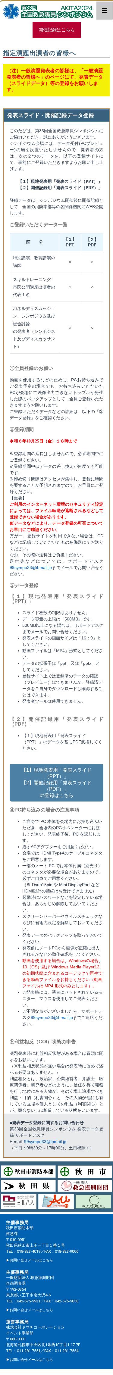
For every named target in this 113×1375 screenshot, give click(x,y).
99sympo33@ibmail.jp (31, 567)
